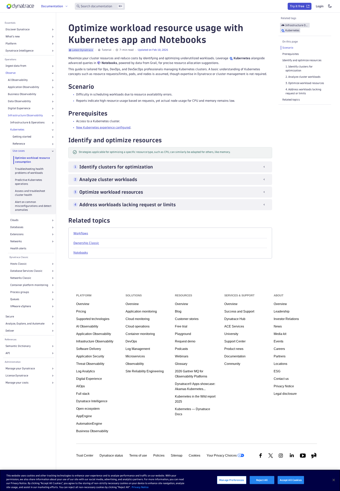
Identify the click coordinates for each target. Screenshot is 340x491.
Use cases (19, 151)
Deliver (10, 330)
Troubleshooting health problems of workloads (29, 171)
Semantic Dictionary (18, 346)
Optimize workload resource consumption (32, 160)
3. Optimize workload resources (304, 83)
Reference (19, 144)
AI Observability (18, 80)
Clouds (14, 220)
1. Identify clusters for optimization (299, 68)
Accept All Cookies (291, 480)
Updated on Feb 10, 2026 (153, 50)
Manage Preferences (231, 480)
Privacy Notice (140, 487)
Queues (14, 299)
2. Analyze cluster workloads (303, 77)
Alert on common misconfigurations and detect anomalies (33, 206)
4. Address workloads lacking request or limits (303, 91)
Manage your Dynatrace (20, 368)
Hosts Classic (18, 264)
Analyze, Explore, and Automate (25, 323)
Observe (11, 73)
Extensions (17, 234)
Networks (16, 241)
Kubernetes (17, 130)
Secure (10, 316)
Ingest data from (16, 66)
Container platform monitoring (29, 285)
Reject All (262, 480)
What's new (13, 36)
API (8, 353)
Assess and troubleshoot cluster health (30, 193)
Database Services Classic (26, 271)
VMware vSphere (20, 306)
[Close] (53, 73)
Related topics (291, 99)
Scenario (287, 47)
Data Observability (19, 101)
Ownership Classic (86, 242)
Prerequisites (290, 54)
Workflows (80, 233)
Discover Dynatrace (18, 29)
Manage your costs (17, 382)
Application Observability (23, 87)
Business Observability (22, 94)
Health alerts (18, 248)
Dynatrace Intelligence (19, 50)
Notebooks (80, 252)
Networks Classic (20, 278)
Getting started (22, 137)
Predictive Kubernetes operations (28, 182)
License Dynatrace (17, 375)
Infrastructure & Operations (27, 122)
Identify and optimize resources (302, 60)
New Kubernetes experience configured (103, 127)
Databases (16, 227)
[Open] (53, 29)
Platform (11, 43)
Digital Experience (19, 108)
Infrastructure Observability (25, 115)
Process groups (19, 292)
